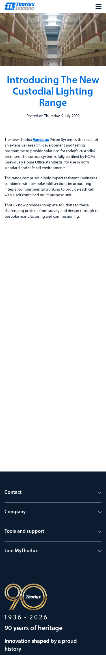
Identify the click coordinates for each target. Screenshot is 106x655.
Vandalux (41, 140)
